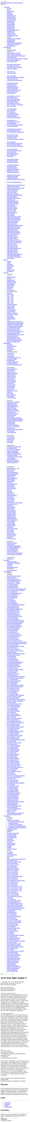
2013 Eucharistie (11, 142)
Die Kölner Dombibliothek (14, 547)
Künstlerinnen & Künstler (13, 563)
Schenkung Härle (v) (12, 363)
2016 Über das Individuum (14, 117)
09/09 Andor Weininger (13, 798)
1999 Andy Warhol (12, 224)
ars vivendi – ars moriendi (13, 449)
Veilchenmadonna (11, 432)
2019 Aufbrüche (11, 93)
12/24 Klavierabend (12, 597)
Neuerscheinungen (11, 346)
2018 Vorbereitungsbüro (13, 99)
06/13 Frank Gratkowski (13, 754)
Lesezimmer (10, 839)
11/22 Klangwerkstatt (12, 630)
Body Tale (9, 482)
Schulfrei (9, 846)
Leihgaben (9, 564)
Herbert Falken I (11, 374)
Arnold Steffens (11, 311)
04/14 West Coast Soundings (14, 742)
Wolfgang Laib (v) (11, 515)
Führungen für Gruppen (13, 820)
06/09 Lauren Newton (12, 961)
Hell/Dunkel (4, 1119)
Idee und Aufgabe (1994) (13, 341)
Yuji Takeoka (10, 530)
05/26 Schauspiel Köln (13, 578)
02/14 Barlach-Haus (12, 744)
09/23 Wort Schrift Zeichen (14, 862)
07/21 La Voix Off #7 (12, 873)
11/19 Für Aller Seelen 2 (13, 660)
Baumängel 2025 (11, 15)
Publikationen (7, 343)
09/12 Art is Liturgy (12, 942)
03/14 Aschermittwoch (12, 931)
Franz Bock (10, 316)
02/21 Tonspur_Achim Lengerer (15, 650)
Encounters (10, 851)
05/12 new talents (11, 774)
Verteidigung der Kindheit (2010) (15, 323)
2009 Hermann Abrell (12, 176)
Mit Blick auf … (11, 840)
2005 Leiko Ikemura (12, 191)
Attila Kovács (10, 383)
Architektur (7, 7)
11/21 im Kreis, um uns (13, 864)
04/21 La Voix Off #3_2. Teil (14, 889)
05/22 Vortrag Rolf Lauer (13, 636)
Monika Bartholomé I (12, 472)
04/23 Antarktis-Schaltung (13, 627)
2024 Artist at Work (12, 61)
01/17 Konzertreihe (12, 692)
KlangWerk (10, 853)
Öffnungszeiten (11, 270)
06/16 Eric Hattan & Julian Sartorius (16, 699)
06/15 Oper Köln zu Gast (13, 724)
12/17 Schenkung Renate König (15, 678)
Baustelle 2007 (11, 21)
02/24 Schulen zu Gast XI (13, 612)
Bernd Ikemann (11, 498)
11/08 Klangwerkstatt (12, 800)
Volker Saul (10, 527)
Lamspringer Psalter (12, 455)
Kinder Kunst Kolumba (13, 833)
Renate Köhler (10, 508)
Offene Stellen (10, 285)
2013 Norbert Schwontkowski (14, 143)
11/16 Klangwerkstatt (12, 693)
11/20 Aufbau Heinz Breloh (14, 900)
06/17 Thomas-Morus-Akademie (15, 685)
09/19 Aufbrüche (11, 926)
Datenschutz (8, 1102)
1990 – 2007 (10, 294)
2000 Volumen (10, 214)
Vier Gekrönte (10, 430)
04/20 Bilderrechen (12, 912)
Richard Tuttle (10, 532)
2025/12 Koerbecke (12, 570)
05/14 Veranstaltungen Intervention (16, 739)
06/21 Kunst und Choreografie (14, 876)
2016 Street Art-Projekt (13, 114)
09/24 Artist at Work (12, 860)
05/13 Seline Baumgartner (13, 938)
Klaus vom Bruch (11, 488)
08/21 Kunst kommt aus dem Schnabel (17, 642)
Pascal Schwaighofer (12, 528)
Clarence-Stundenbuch (13, 452)
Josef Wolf (9, 537)
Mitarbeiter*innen (11, 281)
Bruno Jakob (10, 501)
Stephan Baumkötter (12, 478)
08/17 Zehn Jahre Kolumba (14, 681)
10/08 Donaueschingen (13, 962)
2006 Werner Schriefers (13, 186)
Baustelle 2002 (11, 31)
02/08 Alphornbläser (12, 807)
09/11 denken (10, 949)
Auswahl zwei (10, 354)
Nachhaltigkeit (10, 284)
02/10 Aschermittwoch (12, 795)
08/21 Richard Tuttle (12, 867)
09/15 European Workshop (14, 715)
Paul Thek (9, 392)
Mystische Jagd (11, 422)
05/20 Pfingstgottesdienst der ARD (16, 653)
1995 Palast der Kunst (12, 252)
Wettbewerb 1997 (11, 34)
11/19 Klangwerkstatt (12, 659)
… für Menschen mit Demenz (14, 824)
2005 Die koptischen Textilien (14, 195)
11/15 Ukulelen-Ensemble (13, 706)
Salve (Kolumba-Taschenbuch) (15, 553)
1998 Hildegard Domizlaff (13, 232)
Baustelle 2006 (11, 24)
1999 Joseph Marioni (12, 222)
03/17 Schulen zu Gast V (13, 689)
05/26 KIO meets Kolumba (14, 576)
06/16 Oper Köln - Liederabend (15, 701)
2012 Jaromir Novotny (12, 153)
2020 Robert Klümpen (12, 87)
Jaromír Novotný (11, 524)
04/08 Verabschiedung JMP (14, 806)
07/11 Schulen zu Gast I (13, 785)
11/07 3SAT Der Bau (12, 971)
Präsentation (10, 287)
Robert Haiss (10, 497)
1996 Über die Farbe (12, 249)
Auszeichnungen (11, 277)
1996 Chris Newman (12, 245)
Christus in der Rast (12, 403)
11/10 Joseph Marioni (12, 788)
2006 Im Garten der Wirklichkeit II (16, 185)
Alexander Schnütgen (12, 314)
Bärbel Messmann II (12, 520)
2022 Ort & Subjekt (12, 68)
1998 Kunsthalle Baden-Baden (15, 225)
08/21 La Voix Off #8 (12, 872)
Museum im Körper (12, 854)
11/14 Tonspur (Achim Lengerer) (15, 726)
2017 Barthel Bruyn (12, 113)
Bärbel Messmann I (12, 518)
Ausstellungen (7, 47)
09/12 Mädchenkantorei (13, 762)
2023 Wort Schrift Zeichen (13, 64)
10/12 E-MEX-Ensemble (13, 761)
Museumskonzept (11, 282)
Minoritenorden (11, 41)
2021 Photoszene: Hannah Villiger (15, 77)
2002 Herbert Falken (12, 208)
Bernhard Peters (11, 525)
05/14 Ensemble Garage (13, 738)
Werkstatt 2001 (11, 32)
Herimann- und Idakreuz (13, 410)
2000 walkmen (11, 215)
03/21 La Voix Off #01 (13, 895)
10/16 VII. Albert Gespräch (14, 696)
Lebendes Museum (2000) (13, 330)
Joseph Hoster (10, 307)
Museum (6, 272)
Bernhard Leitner (11, 517)
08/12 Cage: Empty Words (13, 764)
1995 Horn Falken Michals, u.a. (15, 254)
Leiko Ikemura (10, 379)
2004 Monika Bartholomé (13, 198)
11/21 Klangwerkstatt (12, 637)
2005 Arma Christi (11, 192)
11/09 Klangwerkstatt (12, 797)
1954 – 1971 (10, 297)
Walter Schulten (11, 305)
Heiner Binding (11, 479)
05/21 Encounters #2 (12, 885)
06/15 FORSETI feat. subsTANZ (15, 722)
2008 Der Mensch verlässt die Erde (16, 179)
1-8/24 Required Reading (13, 614)
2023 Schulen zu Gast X (13, 65)
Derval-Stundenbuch (12, 462)
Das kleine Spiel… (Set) (13, 468)
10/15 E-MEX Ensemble (13, 711)
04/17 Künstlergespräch (13, 688)
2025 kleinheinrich (11, 57)
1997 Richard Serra (12, 235)
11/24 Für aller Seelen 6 (13, 606)
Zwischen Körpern (12, 849)
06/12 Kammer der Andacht (14, 771)
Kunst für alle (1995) (12, 336)
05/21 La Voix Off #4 (12, 882)
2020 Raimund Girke (12, 83)
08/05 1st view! (11, 811)
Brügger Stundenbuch (12, 451)
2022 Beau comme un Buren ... (15, 67)
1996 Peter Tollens (11, 244)
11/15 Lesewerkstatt (12, 708)
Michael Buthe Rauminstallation (15, 419)
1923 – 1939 (10, 300)
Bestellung (9, 344)
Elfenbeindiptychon (12, 405)
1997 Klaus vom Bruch (13, 239)
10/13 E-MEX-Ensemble (13, 749)
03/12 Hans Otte (11, 778)
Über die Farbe (11, 544)
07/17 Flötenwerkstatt (12, 682)
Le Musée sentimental (12, 362)
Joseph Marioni (11, 387)
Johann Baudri (10, 317)
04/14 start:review (11, 741)
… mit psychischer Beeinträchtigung (16, 826)
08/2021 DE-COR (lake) (13, 869)
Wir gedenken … (11, 290)
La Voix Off (10, 856)
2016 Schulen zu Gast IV (13, 122)
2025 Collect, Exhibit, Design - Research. (17, 58)
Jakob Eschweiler (11, 310)
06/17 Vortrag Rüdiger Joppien (15, 686)
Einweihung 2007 (11, 20)
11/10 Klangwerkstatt (12, 787)
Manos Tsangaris (11, 395)
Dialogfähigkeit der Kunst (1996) (15, 334)
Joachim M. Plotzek (12, 304)
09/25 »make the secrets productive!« (16, 859)
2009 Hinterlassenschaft (13, 172)
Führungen (10, 264)
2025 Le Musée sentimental (14, 54)
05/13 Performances (12, 757)
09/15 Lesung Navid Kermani (14, 718)
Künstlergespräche (11, 834)
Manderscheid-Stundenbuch (14, 453)
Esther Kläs (10, 505)
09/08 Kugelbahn (11, 964)
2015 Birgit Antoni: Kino (13, 130)
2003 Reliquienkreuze (12, 201)
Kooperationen (11, 280)
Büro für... (9, 491)
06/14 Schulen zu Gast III (13, 737)
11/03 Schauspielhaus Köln (14, 814)
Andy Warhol (10, 396)
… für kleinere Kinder (12, 823)
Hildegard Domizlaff (12, 373)
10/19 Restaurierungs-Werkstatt (15, 662)
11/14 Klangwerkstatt (12, 729)
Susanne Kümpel (11, 382)
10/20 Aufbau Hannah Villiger (14, 903)
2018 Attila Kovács (12, 97)
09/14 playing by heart (12, 925)
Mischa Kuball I (11, 510)
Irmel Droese (10, 492)
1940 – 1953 (10, 298)
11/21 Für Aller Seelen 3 (17, 2)
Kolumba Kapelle (11, 415)
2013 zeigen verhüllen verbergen (15, 139)
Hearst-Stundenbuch (12, 459)
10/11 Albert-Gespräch (12, 780)
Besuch (6, 259)
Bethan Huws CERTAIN (13, 402)
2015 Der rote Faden (12, 126)
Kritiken (9, 278)
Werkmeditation (11, 844)
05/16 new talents (11, 702)
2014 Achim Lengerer (12, 136)
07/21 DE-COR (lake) (12, 645)
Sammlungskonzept (12, 561)
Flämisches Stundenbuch (13, 461)
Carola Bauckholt (11, 475)
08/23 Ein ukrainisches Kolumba (15, 622)
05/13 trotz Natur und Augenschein (16, 941)
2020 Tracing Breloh (12, 78)
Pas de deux (10, 441)
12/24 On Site (10, 599)
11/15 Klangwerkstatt (12, 709)
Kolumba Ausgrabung (12, 413)
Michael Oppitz (11, 386)
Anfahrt (9, 261)
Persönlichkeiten (11, 45)
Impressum (7, 1104)
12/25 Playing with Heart (13, 581)
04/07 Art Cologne (11, 810)
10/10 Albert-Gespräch (13, 790)
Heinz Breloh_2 (11, 487)
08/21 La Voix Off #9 (12, 870)
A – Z (8, 275)
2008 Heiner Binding (12, 178)
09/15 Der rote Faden (12, 919)
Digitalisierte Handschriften (14, 446)
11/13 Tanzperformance (13, 747)
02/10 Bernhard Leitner (13, 794)
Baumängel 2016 (11, 18)
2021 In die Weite (11, 73)
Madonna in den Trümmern (14, 38)
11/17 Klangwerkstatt (12, 679)
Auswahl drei (10, 356)
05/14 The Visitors (11, 929)
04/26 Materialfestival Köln (14, 580)
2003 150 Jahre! (11, 205)
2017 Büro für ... (11, 111)
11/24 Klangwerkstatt (12, 603)
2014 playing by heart (12, 134)
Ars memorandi (11, 458)
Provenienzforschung (12, 567)
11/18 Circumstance (12, 672)
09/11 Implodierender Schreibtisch (15, 783)
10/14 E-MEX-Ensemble (13, 732)
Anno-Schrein (10, 436)
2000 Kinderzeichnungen (13, 218)
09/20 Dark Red (11, 910)
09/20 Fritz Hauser (11, 652)
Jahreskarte (10, 267)
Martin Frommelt (11, 377)
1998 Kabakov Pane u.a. (13, 231)
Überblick (9, 293)
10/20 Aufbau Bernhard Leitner (15, 905)
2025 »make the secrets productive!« (16, 55)
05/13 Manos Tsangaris (13, 939)
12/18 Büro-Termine (12, 668)
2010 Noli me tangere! (12, 162)
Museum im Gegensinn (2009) (14, 324)
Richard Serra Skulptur (13, 425)
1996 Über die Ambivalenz (14, 242)
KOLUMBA (4, 1)
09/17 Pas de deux (11, 913)
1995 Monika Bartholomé (13, 255)
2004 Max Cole (11, 199)
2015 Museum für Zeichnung (14, 129)
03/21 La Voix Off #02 (13, 893)
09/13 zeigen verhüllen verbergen (15, 935)
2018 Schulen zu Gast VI (13, 103)
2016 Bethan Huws (12, 120)
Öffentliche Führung (12, 829)
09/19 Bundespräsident (13, 665)
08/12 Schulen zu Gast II (13, 765)
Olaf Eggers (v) (11, 494)
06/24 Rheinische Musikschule (15, 609)
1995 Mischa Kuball (12, 251)
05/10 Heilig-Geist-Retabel (14, 793)
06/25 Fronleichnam (12, 591)
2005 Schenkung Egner (13, 189)
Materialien (10, 14)
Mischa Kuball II (11, 511)
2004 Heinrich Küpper (12, 202)
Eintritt (8, 262)
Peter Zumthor (10, 11)
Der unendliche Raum (12, 548)
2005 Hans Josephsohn (13, 193)
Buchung (9, 818)
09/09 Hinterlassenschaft (13, 959)
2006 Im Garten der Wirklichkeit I (15, 188)
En (4, 4)
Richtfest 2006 (10, 22)
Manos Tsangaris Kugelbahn (14, 418)
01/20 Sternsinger (11, 656)
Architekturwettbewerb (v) (13, 545)
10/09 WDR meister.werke (14, 958)
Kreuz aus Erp (10, 416)
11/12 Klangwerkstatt (12, 760)
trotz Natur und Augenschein (14, 554)
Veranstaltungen (7, 2)
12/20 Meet (10, 897)
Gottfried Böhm (11, 40)
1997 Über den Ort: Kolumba (14, 241)
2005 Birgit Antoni (12, 196)
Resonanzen (10, 271)
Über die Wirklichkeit (12, 550)
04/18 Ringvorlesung (12, 675)
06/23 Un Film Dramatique (14, 624)
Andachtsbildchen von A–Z (14, 357)
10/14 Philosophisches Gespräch (15, 731)
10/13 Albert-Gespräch (13, 751)
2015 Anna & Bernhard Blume (15, 124)
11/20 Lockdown (11, 899)
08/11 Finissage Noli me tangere (15, 946)
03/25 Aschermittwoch (12, 594)
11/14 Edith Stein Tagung (13, 728)
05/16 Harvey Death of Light (14, 703)
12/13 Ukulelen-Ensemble (13, 745)
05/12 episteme (11, 772)
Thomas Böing (11, 481)
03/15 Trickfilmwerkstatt (13, 725)
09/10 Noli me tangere (12, 954)
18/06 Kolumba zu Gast (13, 673)
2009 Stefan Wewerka (12, 170)
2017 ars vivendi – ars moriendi (15, 104)
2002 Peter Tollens (11, 209)
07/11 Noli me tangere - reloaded (15, 951)
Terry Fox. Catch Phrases (13, 426)
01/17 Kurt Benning (12, 915)
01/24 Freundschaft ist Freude (14, 616)
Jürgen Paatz (10, 389)
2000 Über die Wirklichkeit (14, 219)
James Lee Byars (11, 372)
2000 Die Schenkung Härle (14, 216)
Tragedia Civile (11, 428)
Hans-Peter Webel (11, 534)
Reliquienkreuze (11, 423)
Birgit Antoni (10, 471)
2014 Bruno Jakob (11, 137)
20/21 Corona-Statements (13, 649)
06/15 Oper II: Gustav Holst (14, 920)
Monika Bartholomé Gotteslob (14, 420)
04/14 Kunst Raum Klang (13, 928)
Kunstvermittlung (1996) (13, 333)
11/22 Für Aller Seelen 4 (13, 633)
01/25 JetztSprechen (12, 596)
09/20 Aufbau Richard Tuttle (14, 909)
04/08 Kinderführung (12, 969)
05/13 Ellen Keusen (12, 936)
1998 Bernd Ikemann (12, 229)
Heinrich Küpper (11, 384)
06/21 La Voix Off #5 (12, 879)
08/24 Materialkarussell (13, 607)
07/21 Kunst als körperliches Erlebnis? (16, 643)
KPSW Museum (11, 412)
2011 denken (10, 156)
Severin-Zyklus (11, 438)
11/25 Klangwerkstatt (12, 584)
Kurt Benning (10, 370)
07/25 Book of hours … (13, 587)
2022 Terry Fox (11, 71)
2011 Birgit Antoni (11, 155)
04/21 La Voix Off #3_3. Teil (14, 887)
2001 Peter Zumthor (12, 212)
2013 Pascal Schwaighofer (13, 145)
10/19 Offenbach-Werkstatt (14, 663)
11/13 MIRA (10, 932)
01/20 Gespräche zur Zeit (13, 655)
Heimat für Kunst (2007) (13, 328)
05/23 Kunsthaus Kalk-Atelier (14, 626)
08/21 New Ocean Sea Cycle (14, 640)
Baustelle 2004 (11, 27)
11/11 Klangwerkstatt (12, 781)
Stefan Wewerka (11, 535)
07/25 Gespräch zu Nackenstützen (15, 590)
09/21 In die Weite (11, 866)
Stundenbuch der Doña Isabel (14, 456)
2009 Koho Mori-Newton (13, 175)
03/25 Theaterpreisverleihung (14, 593)
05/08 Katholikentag (12, 804)
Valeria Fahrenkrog (12, 495)
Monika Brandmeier (12, 484)
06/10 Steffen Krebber (12, 791)
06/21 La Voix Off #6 (12, 874)
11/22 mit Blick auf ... (12, 632)
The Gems (9, 841)
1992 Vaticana (10, 258)
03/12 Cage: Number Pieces (14, 777)
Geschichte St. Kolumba (13, 44)
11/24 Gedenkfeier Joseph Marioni (15, 604)
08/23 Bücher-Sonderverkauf (14, 623)
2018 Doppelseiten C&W (13, 100)
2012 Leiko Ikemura (12, 149)
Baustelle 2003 (11, 28)
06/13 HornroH (11, 933)
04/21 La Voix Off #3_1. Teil (14, 890)
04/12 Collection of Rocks (13, 945)
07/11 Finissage (11, 784)
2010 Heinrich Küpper (12, 165)
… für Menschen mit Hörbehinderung (16, 827)
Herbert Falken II (11, 376)
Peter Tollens (10, 393)
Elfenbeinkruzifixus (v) (13, 406)
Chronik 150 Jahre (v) (12, 551)
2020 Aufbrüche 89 (12, 86)
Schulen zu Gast (11, 843)
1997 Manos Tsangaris (12, 236)
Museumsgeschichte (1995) (14, 339)
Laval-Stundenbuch (12, 448)
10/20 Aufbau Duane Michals (14, 906)
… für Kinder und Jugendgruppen (15, 821)
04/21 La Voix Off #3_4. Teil (14, 886)
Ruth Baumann (11, 476)
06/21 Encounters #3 (12, 877)
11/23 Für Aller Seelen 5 (13, 619)
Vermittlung (7, 816)
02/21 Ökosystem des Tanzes (14, 896)
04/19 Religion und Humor (14, 666)
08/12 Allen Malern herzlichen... (15, 767)
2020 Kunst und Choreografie (14, 80)
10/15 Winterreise (11, 712)
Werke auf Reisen (11, 50)
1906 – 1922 (10, 301)
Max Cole (9, 489)
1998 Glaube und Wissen (13, 226)
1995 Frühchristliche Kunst (14, 248)
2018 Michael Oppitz (12, 101)
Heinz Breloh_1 (11, 485)
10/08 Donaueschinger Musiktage (15, 801)
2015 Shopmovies (11, 123)
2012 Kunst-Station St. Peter (14, 150)
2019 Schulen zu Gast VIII (14, 90)
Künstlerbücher (11, 360)
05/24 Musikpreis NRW (13, 610)
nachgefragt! (10, 830)
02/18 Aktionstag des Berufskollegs (16, 676)
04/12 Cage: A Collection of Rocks (16, 775)
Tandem (9, 847)
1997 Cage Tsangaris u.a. (13, 234)
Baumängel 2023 (11, 17)
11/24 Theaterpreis (11, 601)
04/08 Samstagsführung (13, 968)
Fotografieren (10, 265)
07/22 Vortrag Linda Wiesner (14, 635)
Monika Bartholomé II (12, 474)
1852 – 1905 (10, 303)
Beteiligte (9, 12)
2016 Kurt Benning (12, 116)
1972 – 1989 (10, 295)
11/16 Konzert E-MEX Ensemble (15, 695)
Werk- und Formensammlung (14, 364)
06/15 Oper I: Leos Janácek (14, 922)
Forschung (9, 566)
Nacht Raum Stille (11, 836)
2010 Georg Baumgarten (13, 169)
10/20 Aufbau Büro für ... (13, 902)
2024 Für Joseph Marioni (13, 60)
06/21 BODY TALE (12, 647)
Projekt (9, 9)
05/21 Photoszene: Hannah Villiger (16, 880)
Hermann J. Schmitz (12, 313)
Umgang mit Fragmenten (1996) (15, 331)
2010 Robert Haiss (11, 166)
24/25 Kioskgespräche (12, 586)
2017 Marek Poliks (12, 109)
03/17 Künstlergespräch (13, 691)
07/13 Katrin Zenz (11, 752)
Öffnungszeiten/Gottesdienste (14, 43)
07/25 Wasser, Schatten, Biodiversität (16, 589)
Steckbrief (9, 288)
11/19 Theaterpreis (11, 658)
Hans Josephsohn (11, 380)
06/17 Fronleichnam (12, 683)
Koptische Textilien (12, 359)
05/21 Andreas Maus (12, 883)
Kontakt (9, 268)
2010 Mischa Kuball (12, 160)
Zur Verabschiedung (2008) (14, 327)
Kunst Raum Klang (12, 837)
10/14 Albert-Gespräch (13, 734)
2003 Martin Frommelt (12, 203)
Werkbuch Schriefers (12, 390)
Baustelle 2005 (11, 25)
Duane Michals (11, 521)
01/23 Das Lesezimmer (13, 629)
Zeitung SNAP (11, 349)
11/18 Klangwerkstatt (12, 670)
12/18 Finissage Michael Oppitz (15, 669)
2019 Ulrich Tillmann (12, 91)
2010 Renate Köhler (12, 168)
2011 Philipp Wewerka (13, 159)
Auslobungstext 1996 (12, 35)
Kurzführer (10, 347)
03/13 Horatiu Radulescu (13, 758)
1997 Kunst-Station (12, 238)
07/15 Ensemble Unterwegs (14, 721)
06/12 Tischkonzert (12, 770)
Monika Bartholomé (12, 369)
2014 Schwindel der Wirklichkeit (15, 132)
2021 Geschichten (11, 76)
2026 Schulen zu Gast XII (13, 53)
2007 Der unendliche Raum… (14, 182)
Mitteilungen (10, 558)
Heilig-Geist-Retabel (12, 409)
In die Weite (10, 442)
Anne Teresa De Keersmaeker (14, 502)
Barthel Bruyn (10, 439)
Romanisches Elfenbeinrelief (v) (15, 429)
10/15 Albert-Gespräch (13, 714)
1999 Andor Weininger (13, 221)
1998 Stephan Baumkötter (13, 228)
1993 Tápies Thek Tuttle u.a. (14, 257)
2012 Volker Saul (11, 152)
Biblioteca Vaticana (12, 543)
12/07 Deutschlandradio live (14, 808)
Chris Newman (11, 522)
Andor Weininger (11, 397)
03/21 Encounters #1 (12, 892)
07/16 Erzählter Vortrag (13, 698)
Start (2, 2)
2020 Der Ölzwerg (12, 84)
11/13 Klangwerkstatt (12, 748)
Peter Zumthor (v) (11, 538)
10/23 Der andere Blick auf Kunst (15, 620)
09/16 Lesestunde (11, 716)
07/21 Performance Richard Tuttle (15, 646)
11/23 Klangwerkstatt (12, 617)
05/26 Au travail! (11, 577)
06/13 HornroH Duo (12, 755)
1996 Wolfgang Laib (12, 247)
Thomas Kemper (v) (12, 504)
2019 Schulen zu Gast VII (13, 96)
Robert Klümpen (11, 507)
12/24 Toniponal (11, 600)
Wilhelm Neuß (10, 308)
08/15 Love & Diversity (13, 719)
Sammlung (6, 560)
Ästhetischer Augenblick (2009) (15, 326)
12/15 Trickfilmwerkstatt (13, 705)
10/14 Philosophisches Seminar (15, 735)
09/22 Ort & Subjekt (12, 863)
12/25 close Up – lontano (13, 583)
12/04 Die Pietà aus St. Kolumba (15, 813)
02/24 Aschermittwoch (12, 613)
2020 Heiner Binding (12, 88)
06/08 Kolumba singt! (12, 803)
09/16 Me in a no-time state (14, 916)
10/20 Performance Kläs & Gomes (15, 908)
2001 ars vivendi (11, 211)
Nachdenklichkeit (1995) (13, 337)
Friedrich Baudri (11, 318)
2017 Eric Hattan (11, 110)
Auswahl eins (10, 353)
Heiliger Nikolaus (11, 407)
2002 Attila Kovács (12, 206)
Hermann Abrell (11, 469)
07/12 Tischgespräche (12, 768)
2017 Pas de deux (11, 106)
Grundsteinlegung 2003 (13, 30)
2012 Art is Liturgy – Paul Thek (15, 146)
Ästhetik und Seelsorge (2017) (14, 321)
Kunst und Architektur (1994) (14, 340)
